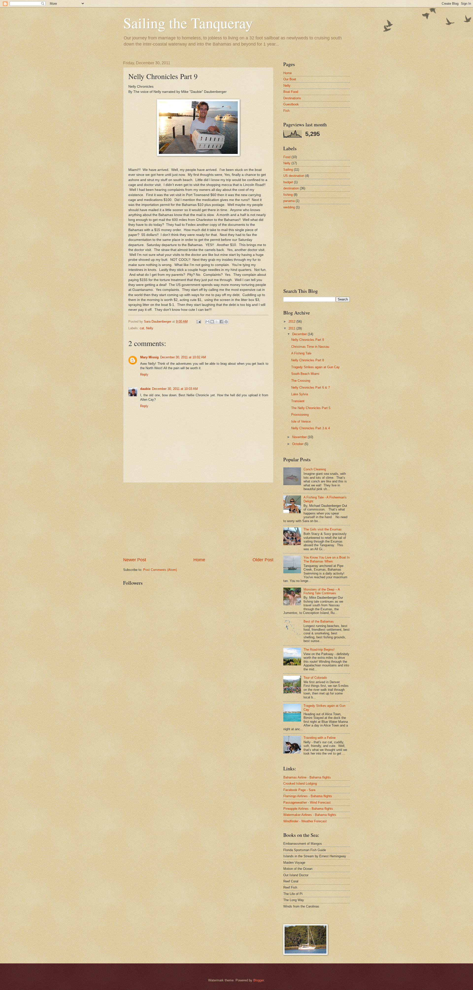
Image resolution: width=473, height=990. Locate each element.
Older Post (263, 559)
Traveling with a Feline (320, 738)
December (300, 334)
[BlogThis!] (212, 321)
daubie (145, 389)
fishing (288, 195)
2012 (292, 321)
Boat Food (290, 92)
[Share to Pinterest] (226, 321)
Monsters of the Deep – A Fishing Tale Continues (322, 591)
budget (288, 182)
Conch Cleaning (315, 469)
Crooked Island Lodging (300, 783)
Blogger (258, 980)
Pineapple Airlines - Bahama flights (308, 808)
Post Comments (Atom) (160, 570)
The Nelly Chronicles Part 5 (310, 408)
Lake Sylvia (299, 394)
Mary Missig (149, 357)
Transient (297, 401)
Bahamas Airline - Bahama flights (307, 777)
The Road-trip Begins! (319, 649)
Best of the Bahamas (319, 621)
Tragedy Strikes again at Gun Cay (315, 367)
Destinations (292, 98)
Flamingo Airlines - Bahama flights (307, 796)
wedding (289, 207)
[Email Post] (198, 321)
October (298, 444)
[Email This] (207, 321)
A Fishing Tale (301, 353)
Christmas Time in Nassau (310, 346)
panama (289, 201)
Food (286, 157)
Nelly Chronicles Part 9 (307, 340)
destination (291, 188)
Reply (144, 374)
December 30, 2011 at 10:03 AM (175, 389)
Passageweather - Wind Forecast (307, 802)
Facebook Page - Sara (299, 790)
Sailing (288, 169)
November (300, 437)
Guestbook (291, 104)
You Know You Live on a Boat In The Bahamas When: (327, 559)
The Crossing (300, 380)
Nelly (149, 328)
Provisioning (300, 414)
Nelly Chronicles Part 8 (307, 360)
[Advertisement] (198, 520)
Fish (286, 111)
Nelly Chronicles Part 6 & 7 (310, 387)
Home (199, 559)
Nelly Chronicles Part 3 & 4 (310, 428)
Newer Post (134, 559)
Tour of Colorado (315, 677)
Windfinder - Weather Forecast (305, 821)
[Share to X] (216, 321)
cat (142, 328)
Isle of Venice (301, 421)
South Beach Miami (305, 374)
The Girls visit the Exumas (323, 529)
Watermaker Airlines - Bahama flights (309, 815)
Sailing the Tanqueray (188, 23)
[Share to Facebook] (221, 321)
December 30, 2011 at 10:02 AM (183, 357)
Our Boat (289, 79)
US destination (293, 176)
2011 (292, 328)
